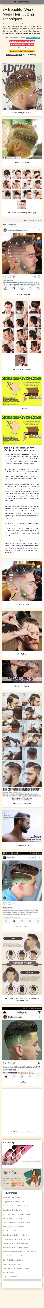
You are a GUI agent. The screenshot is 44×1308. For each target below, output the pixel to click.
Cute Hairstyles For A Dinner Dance (15, 1243)
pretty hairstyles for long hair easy (22, 41)
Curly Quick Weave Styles (12, 1264)
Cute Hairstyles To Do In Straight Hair (16, 1235)
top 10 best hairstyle (30, 55)
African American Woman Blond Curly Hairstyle (19, 1252)
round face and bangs (22, 48)
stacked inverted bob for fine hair (22, 44)
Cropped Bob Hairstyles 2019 (13, 1202)
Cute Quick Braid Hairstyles (12, 1231)
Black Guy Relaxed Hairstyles (13, 1227)
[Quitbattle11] (22, 1178)
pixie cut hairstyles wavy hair (15, 38)
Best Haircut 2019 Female (12, 1197)
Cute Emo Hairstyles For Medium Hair (16, 1222)
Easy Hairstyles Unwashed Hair (14, 1256)
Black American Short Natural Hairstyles (17, 1214)
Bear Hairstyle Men (9, 1272)
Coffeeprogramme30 (21, 2)
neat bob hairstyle (33, 38)
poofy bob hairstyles (14, 55)
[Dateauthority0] (22, 1155)
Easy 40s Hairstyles (10, 1277)
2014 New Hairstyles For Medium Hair (16, 1239)
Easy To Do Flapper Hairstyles (13, 1260)
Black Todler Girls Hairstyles (13, 1210)
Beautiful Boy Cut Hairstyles (12, 1218)
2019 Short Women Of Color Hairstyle (16, 1206)
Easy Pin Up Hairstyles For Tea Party (16, 1247)
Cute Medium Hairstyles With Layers (16, 1268)
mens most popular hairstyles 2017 (22, 51)
